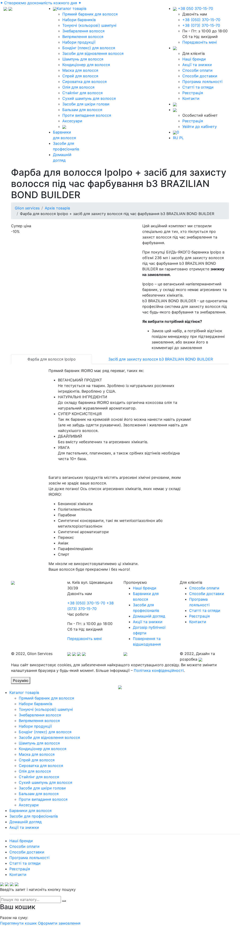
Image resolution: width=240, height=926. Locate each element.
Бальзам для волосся (82, 109)
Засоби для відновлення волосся (93, 53)
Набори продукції (78, 42)
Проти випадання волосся (86, 115)
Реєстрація (192, 92)
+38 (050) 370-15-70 (201, 19)
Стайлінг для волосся (82, 92)
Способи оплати (197, 70)
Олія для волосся (78, 87)
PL (181, 137)
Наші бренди (194, 59)
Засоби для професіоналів (33, 816)
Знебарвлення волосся (83, 31)
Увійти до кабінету (199, 126)
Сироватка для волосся (84, 81)
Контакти (190, 98)
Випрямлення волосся (82, 36)
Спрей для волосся (80, 76)
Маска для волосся (80, 70)
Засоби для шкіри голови (85, 104)
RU (175, 137)
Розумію (20, 680)
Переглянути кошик (18, 923)
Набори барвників (79, 19)
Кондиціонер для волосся (86, 64)
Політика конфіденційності (159, 670)
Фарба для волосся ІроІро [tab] (51, 359)
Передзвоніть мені (199, 42)
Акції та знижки (197, 64)
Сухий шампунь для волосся (89, 98)
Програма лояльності (202, 81)
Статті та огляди (198, 87)
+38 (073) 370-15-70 (201, 25)
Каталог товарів (71, 8)
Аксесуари (72, 121)
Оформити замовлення (59, 923)
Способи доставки (199, 76)
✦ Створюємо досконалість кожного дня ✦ (40, 2)
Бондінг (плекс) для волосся (88, 47)
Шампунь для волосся (82, 59)
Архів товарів (57, 208)
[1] (64, 901)
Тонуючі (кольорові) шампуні (89, 25)
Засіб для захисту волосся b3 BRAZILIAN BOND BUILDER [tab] (160, 359)
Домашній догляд (149, 616)
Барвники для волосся (30, 810)
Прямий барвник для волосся (90, 14)
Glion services (27, 208)
